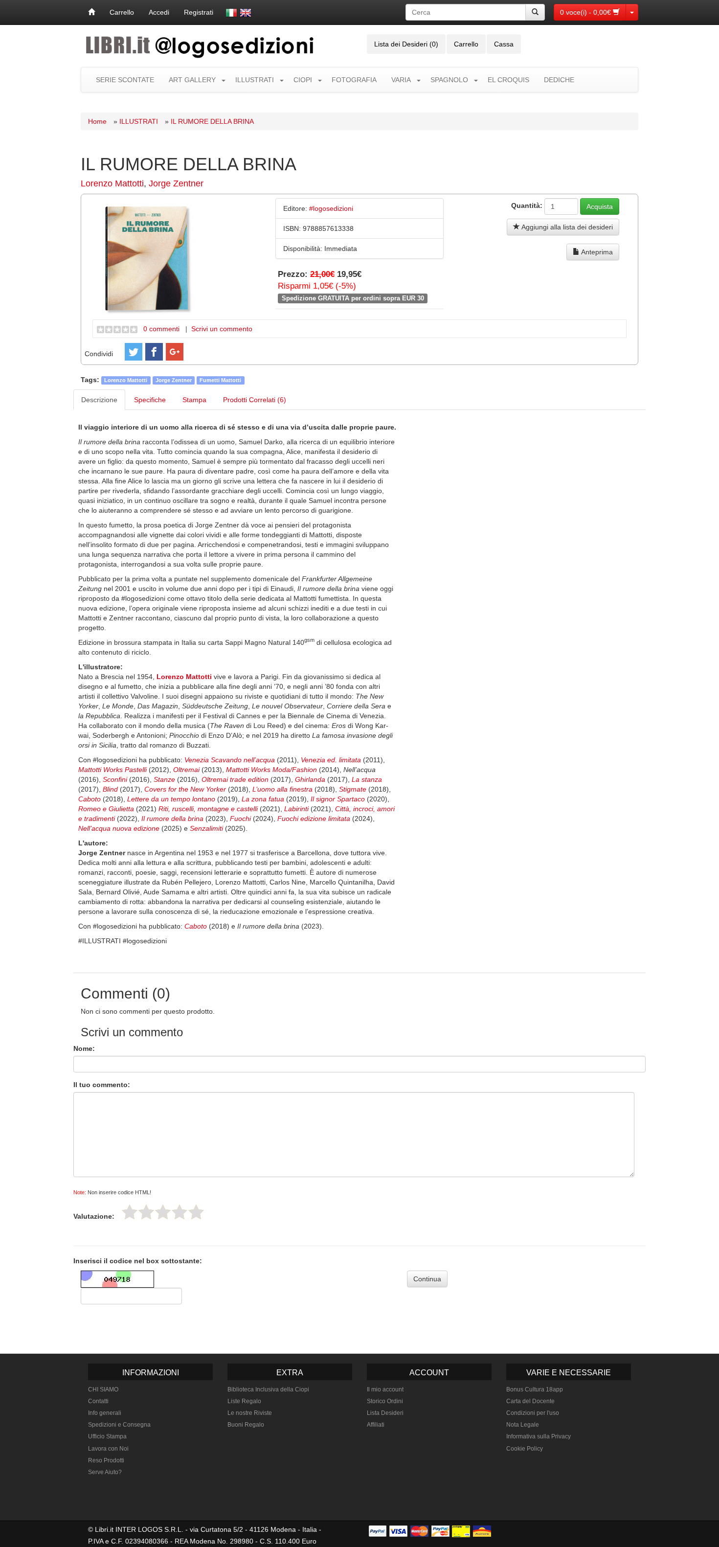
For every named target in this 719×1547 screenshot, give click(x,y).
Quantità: (526, 205)
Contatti (98, 1401)
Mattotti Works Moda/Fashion (271, 770)
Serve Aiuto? (105, 1472)
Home (97, 121)
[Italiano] (231, 13)
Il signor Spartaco (338, 799)
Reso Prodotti (106, 1460)
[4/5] (179, 1212)
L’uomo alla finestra (281, 789)
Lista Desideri (385, 1413)
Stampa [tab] (194, 400)
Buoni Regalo (245, 1424)
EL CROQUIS (508, 80)
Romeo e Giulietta (106, 809)
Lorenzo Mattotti (112, 183)
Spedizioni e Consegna (119, 1424)
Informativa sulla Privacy (538, 1436)
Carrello (122, 12)
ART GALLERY (192, 80)
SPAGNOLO (449, 80)
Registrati (198, 12)
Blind (111, 789)
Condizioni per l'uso (532, 1413)
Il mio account (385, 1389)
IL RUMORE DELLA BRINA (212, 121)
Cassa (504, 44)
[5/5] (196, 1212)
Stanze (165, 779)
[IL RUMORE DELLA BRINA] (148, 258)
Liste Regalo (244, 1401)
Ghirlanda (311, 779)
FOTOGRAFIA (354, 80)
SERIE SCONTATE (125, 80)
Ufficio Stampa (107, 1436)
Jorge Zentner (176, 183)
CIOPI (302, 80)
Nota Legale (522, 1424)
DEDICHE (559, 80)
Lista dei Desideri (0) (406, 44)
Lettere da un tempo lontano (171, 799)
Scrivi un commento (221, 329)
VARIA (401, 80)
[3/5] (163, 1212)
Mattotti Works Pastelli (112, 770)
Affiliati (375, 1424)
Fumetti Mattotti (220, 380)
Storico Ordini (385, 1401)
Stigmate (353, 789)
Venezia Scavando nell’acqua (229, 760)
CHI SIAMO (103, 1389)
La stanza (367, 779)
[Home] (91, 12)
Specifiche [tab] (150, 400)
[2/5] (146, 1212)
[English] (245, 13)
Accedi (159, 12)
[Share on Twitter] (133, 352)
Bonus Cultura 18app (534, 1389)
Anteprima (596, 252)
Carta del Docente (530, 1401)
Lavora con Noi (108, 1448)
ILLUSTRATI (254, 80)
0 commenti (161, 329)
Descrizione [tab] (99, 400)
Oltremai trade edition (235, 779)
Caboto (90, 799)
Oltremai (187, 770)
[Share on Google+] (174, 352)
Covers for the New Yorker (186, 789)
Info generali (104, 1413)
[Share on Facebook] (154, 352)
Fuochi (240, 818)
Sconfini (116, 779)
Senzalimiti (206, 828)
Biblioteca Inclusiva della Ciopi (268, 1389)
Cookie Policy (524, 1448)
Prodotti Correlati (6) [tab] (254, 400)
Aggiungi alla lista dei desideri (566, 227)
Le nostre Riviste (249, 1413)
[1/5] (129, 1212)
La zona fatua (263, 799)
